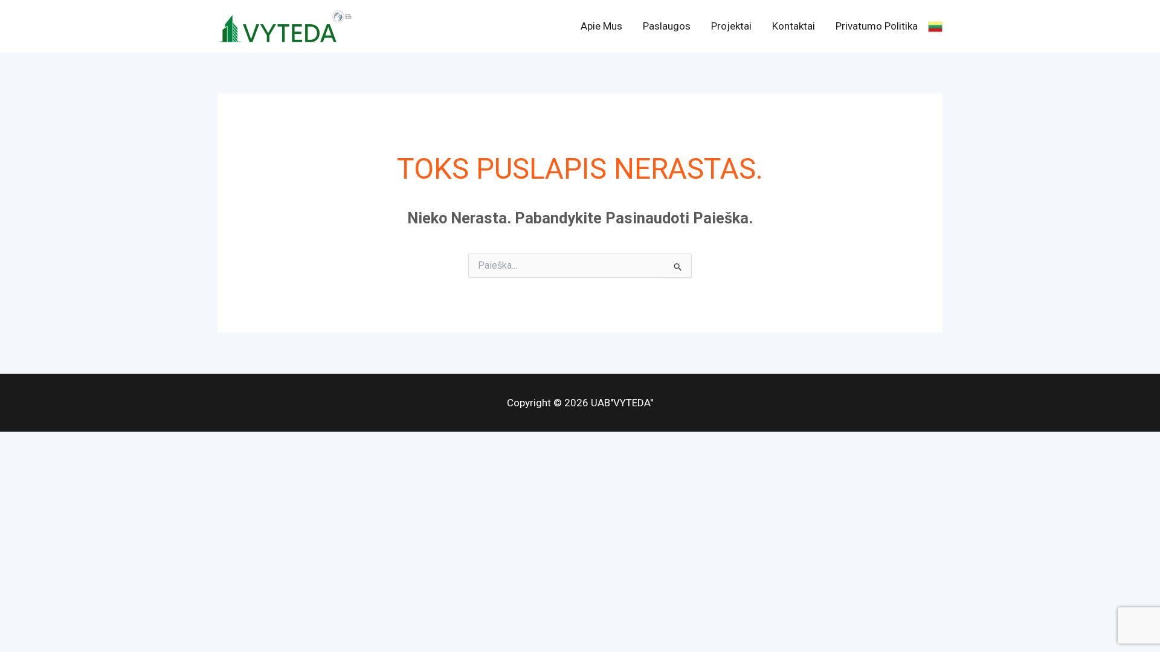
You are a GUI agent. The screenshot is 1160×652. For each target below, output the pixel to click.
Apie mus (601, 26)
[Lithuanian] (935, 26)
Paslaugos (667, 26)
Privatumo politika (877, 26)
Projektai (731, 26)
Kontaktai (793, 26)
